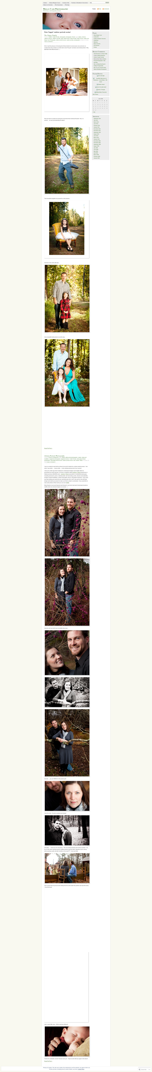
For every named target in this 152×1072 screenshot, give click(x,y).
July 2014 (96, 120)
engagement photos (65, 458)
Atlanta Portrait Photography (54, 456)
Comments (106, 9)
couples (79, 457)
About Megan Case (54, 2)
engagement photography (54, 458)
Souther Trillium (79, 460)
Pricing (67, 5)
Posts (100, 9)
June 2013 (96, 123)
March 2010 (96, 137)
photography (68, 36)
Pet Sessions (59, 5)
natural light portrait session (56, 460)
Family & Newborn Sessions (80, 2)
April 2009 (96, 152)
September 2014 (97, 118)
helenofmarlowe (97, 53)
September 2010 (97, 132)
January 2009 (97, 158)
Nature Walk (104, 53)
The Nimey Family (50, 35)
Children (50, 36)
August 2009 (96, 146)
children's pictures (48, 38)
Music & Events (48, 5)
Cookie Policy (81, 1069)
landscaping (79, 458)
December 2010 (97, 128)
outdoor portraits (70, 40)
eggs (62, 38)
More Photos (95, 94)
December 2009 (97, 140)
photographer (62, 36)
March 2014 (96, 122)
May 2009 (96, 151)
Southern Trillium (76, 472)
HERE (67, 482)
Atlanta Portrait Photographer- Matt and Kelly (100, 60)
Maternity (96, 42)
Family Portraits (56, 36)
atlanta (80, 36)
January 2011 (96, 127)
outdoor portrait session (61, 40)
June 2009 (96, 149)
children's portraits (56, 38)
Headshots (96, 40)
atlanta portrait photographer (71, 457)
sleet (74, 460)
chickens (84, 36)
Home (45, 2)
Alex (95, 64)
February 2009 (97, 156)
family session (80, 38)
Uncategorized (55, 457)
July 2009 (96, 147)
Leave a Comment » (48, 41)
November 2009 (97, 142)
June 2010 (96, 135)
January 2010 (97, 139)
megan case (86, 38)
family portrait (66, 38)
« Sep (94, 112)
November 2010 (97, 130)
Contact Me (66, 2)
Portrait (73, 36)
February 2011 (97, 125)
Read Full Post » (48, 448)
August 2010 (96, 134)
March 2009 (96, 154)
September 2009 (97, 144)
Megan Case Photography (55, 8)
